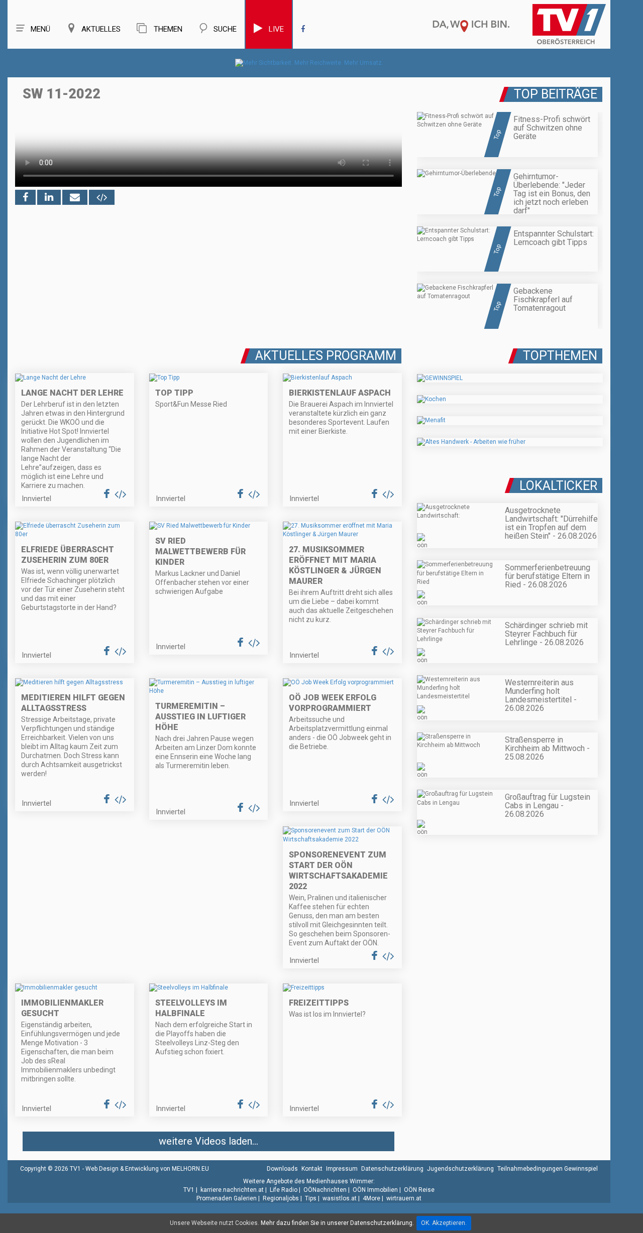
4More (371, 1198)
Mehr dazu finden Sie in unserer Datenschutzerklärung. (337, 1222)
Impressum (342, 1168)
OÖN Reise (419, 1189)
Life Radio (283, 1189)
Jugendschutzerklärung (460, 1168)
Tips (310, 1198)
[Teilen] (74, 197)
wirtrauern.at (403, 1198)
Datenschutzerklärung (392, 1168)
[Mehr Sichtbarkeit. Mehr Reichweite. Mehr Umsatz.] (309, 62)
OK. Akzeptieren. (444, 1222)
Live (276, 29)
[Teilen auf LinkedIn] (49, 197)
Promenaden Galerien (226, 1198)
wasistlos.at (340, 1198)
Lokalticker (558, 485)
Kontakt (312, 1168)
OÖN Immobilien (375, 1189)
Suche (225, 29)
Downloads (282, 1168)
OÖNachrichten (325, 1189)
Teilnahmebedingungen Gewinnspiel (547, 1168)
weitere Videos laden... (208, 1141)
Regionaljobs (281, 1198)
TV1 (188, 1189)
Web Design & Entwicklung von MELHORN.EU (147, 1168)
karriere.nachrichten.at (232, 1189)
